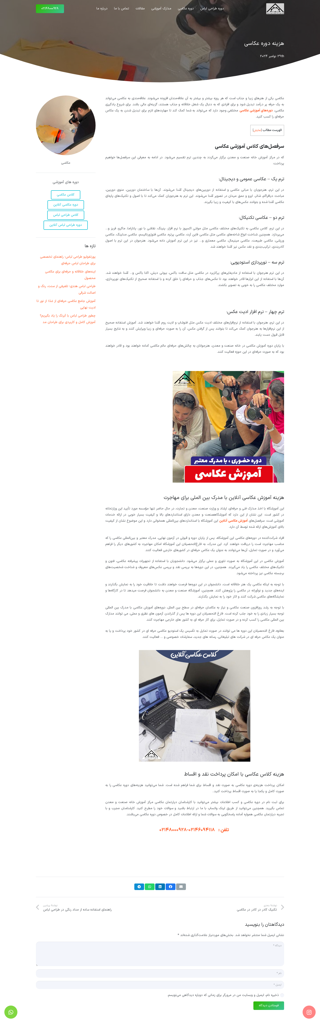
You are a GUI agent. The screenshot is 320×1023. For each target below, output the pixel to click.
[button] (198, 8)
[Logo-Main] (275, 8)
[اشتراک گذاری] (170, 886)
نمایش (257, 130)
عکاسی (65, 162)
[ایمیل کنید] (181, 886)
